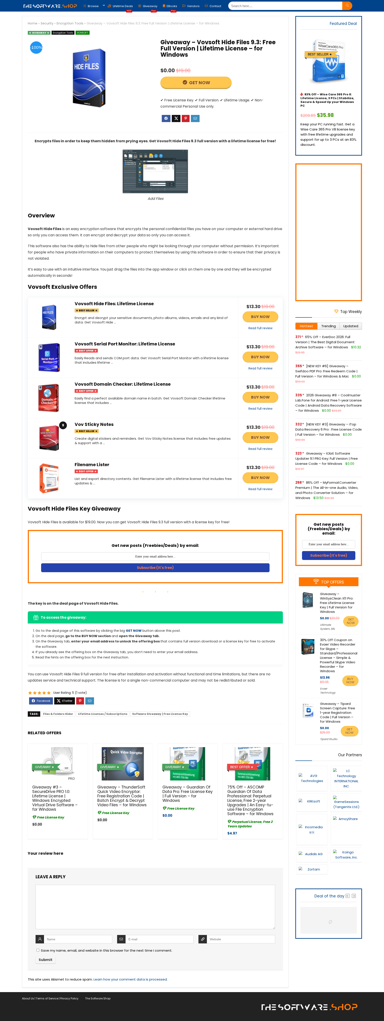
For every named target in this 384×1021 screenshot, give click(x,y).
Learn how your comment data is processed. (131, 979)
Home (32, 23)
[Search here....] (347, 6)
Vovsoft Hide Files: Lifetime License (114, 304)
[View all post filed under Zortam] (311, 869)
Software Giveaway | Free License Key (160, 714)
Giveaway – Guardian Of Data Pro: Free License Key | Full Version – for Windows (187, 793)
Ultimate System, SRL (327, 627)
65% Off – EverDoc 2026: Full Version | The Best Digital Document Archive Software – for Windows (325, 342)
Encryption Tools (70, 23)
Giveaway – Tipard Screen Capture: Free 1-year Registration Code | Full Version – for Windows (337, 712)
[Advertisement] (329, 232)
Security (47, 23)
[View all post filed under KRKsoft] (311, 802)
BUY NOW (260, 316)
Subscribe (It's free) (155, 567)
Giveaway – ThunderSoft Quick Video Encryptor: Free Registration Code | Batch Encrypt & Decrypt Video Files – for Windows (122, 796)
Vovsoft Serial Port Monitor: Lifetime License (125, 344)
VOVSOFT (82, 32)
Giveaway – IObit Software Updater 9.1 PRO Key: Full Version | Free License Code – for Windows (326, 458)
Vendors (193, 6)
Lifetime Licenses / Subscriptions (102, 714)
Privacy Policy (69, 998)
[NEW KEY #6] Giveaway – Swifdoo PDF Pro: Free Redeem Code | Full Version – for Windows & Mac (326, 371)
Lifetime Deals (122, 7)
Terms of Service (47, 998)
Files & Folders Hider (58, 714)
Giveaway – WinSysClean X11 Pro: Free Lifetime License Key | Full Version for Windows (337, 603)
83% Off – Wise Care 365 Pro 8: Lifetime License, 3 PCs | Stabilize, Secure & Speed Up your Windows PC (327, 100)
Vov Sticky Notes (94, 424)
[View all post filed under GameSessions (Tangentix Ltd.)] (346, 802)
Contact (215, 6)
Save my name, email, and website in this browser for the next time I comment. (106, 950)
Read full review (260, 328)
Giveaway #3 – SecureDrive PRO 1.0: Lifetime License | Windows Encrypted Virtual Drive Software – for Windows (55, 798)
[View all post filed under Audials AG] (311, 854)
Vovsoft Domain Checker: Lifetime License (123, 384)
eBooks (172, 7)
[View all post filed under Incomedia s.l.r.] (311, 829)
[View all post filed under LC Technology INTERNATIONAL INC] (346, 778)
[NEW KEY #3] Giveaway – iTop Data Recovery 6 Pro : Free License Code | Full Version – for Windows (328, 429)
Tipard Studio (328, 739)
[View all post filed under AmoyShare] (346, 829)
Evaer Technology (328, 690)
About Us (28, 998)
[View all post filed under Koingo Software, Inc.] (346, 854)
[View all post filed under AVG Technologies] (311, 778)
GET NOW (199, 83)
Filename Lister (92, 464)
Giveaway (149, 7)
